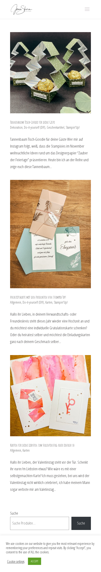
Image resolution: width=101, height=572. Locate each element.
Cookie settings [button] (15, 561)
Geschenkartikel (55, 127)
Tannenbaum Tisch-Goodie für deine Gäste (32, 122)
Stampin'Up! (73, 127)
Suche (14, 513)
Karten (48, 302)
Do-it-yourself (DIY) (34, 127)
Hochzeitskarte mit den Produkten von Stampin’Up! (38, 297)
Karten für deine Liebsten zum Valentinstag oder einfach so (42, 445)
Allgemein (15, 302)
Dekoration (16, 127)
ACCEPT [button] (34, 561)
